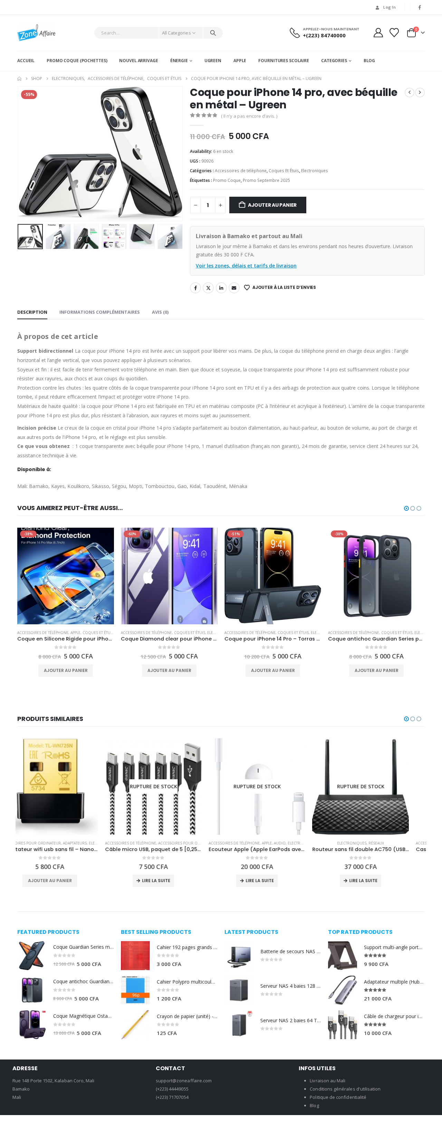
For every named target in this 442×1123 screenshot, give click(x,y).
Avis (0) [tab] (160, 312)
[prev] (409, 92)
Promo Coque (227, 180)
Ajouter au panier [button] (66, 670)
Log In (389, 7)
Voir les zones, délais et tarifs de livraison (246, 265)
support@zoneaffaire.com (184, 1080)
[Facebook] (419, 7)
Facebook (195, 287)
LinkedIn (221, 287)
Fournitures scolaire (283, 61)
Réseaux (288, 843)
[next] (420, 92)
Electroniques (314, 171)
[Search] (213, 33)
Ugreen (212, 61)
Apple (239, 61)
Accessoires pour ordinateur (100, 843)
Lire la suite (68, 880)
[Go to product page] (31, 955)
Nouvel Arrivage (138, 61)
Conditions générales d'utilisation (345, 1089)
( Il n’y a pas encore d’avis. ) (249, 116)
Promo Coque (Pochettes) (77, 61)
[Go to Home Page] (19, 79)
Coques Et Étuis (284, 171)
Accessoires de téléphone (241, 171)
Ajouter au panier (272, 205)
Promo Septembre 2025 (266, 180)
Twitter (208, 287)
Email (234, 287)
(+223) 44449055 (172, 1089)
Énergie (179, 61)
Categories (334, 61)
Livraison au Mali (327, 1080)
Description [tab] (32, 312)
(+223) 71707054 (172, 1097)
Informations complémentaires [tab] (99, 312)
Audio (192, 843)
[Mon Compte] (378, 32)
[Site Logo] (36, 32)
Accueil (26, 61)
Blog (369, 61)
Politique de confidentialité (338, 1097)
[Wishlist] (394, 32)
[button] (19, 153)
